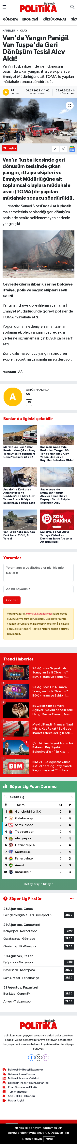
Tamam (49, 1139)
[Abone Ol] (72, 149)
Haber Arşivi (16, 1100)
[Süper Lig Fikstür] (72, 898)
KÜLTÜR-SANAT (54, 19)
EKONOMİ (30, 19)
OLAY (23, 30)
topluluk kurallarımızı (39, 613)
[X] (38, 1057)
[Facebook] (31, 1057)
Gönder (12, 600)
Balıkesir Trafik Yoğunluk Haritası (28, 1082)
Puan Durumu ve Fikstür (23, 1087)
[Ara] (72, 7)
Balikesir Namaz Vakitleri (23, 1078)
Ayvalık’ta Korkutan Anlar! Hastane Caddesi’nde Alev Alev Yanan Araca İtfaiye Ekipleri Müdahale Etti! (19, 496)
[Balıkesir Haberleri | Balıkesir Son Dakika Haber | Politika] (38, 7)
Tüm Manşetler (17, 1091)
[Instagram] (45, 1057)
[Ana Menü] (4, 7)
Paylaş (12, 148)
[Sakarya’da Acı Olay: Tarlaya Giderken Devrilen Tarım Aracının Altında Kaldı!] (57, 519)
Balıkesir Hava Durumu (22, 1074)
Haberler (9, 30)
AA (28, 393)
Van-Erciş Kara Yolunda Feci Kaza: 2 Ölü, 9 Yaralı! (19, 535)
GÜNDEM (10, 19)
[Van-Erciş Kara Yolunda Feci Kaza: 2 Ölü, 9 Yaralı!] (20, 519)
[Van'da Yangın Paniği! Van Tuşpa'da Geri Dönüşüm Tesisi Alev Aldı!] (38, 120)
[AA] (12, 396)
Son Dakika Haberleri (21, 1096)
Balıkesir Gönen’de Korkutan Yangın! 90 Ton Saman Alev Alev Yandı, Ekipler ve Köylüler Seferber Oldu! (56, 454)
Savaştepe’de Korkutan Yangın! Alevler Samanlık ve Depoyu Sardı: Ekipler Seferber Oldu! (55, 496)
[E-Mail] (29, 402)
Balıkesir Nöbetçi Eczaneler (25, 1069)
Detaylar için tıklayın (38, 884)
